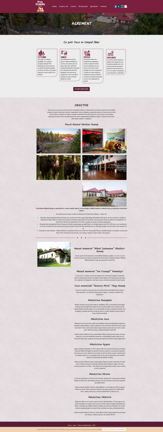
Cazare (73, 6)
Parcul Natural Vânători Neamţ (44, 208)
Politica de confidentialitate (85, 425)
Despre (74, 425)
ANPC (94, 425)
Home (54, 6)
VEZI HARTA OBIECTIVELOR (81, 89)
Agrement (94, 6)
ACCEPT (105, 429)
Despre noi (63, 6)
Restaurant (83, 6)
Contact (103, 6)
